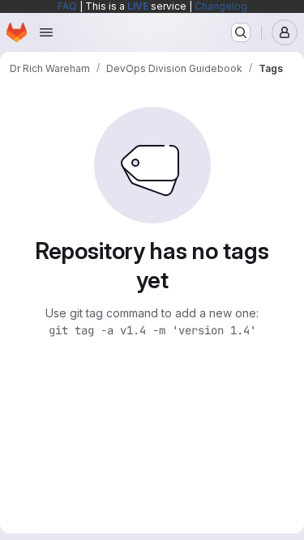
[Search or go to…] (240, 32)
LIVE (137, 6)
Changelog (221, 6)
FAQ (67, 6)
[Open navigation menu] (46, 32)
